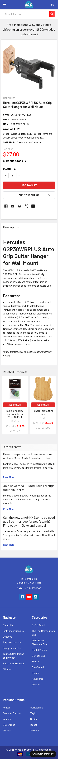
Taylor (33, 713)
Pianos (35, 672)
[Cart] (53, 4)
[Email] (13, 206)
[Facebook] (6, 206)
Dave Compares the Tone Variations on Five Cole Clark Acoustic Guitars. (28, 456)
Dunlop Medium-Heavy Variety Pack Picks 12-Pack (15, 414)
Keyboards (37, 678)
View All (34, 730)
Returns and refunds (13, 663)
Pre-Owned (38, 667)
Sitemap (7, 669)
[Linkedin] (33, 206)
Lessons (7, 636)
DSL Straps (9, 724)
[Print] (19, 206)
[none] (29, 67)
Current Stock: (14, 161)
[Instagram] (36, 597)
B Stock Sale (38, 655)
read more (8, 477)
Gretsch (7, 730)
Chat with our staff (42, 753)
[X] (26, 206)
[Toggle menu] (4, 4)
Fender (35, 661)
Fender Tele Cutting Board (43, 412)
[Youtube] (29, 597)
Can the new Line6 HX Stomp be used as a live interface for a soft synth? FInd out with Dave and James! (29, 521)
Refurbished (38, 625)
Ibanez (33, 724)
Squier (33, 718)
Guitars (36, 684)
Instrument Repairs (13, 630)
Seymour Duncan (12, 713)
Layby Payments (12, 648)
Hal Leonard (36, 707)
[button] (29, 195)
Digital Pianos (39, 649)
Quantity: (9, 168)
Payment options (12, 642)
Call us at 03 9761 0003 (29, 588)
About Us (8, 625)
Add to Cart (15, 405)
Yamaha (7, 718)
